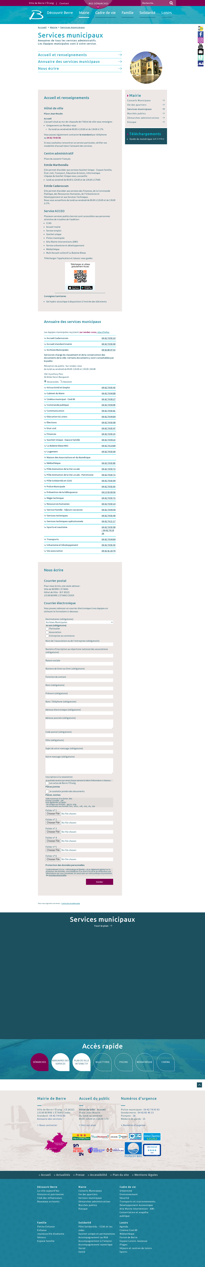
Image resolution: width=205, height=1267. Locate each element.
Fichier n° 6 (51, 855)
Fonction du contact (55, 676)
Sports (123, 1251)
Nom (54, 685)
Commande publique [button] (80, 404)
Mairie (53, 27)
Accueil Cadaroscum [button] (80, 338)
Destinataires (59, 619)
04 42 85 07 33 (108, 349)
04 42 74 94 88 (108, 393)
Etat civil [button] (80, 428)
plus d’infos (103, 332)
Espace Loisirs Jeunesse (133, 1240)
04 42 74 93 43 (108, 387)
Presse (79, 1175)
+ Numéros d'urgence (133, 1125)
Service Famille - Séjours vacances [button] (80, 509)
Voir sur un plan (53, 381)
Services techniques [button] (80, 515)
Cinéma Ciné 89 (128, 1230)
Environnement (129, 1194)
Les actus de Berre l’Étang (62, 782)
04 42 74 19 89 (108, 445)
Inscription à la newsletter (59, 776)
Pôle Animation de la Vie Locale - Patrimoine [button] (80, 474)
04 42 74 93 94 (108, 480)
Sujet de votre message (64, 748)
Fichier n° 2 (51, 819)
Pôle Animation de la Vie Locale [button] (80, 468)
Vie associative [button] (80, 550)
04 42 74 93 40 (108, 515)
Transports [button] (80, 539)
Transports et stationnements (137, 1201)
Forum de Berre (128, 1237)
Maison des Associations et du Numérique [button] (68, 457)
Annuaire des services (49, 1118)
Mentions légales (145, 1175)
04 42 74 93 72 (108, 468)
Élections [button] (80, 422)
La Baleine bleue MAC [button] (80, 445)
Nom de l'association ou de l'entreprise (72, 640)
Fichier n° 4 (51, 837)
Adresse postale (60, 717)
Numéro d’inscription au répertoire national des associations (76, 651)
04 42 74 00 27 (108, 399)
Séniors (41, 1237)
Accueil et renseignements (62, 55)
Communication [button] (80, 410)
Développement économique (136, 1205)
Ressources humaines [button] (80, 503)
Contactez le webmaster (70, 903)
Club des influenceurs (49, 1197)
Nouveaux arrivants (48, 1201)
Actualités (62, 1175)
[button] (199, 1084)
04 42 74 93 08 (108, 422)
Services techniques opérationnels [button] (80, 521)
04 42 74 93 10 (108, 338)
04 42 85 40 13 (146, 1112)
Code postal (58, 731)
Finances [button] (80, 433)
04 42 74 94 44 (108, 509)
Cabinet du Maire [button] (80, 393)
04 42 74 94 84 (108, 416)
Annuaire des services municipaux (69, 62)
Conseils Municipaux (139, 100)
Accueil (42, 27)
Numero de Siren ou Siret (65, 668)
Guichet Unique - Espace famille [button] (80, 439)
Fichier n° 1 (51, 810)
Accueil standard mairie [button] (80, 343)
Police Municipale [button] (80, 486)
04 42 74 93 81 (108, 410)
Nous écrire (48, 68)
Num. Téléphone (60, 701)
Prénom (56, 693)
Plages (124, 1244)
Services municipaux (72, 27)
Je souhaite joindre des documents (67, 791)
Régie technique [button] (80, 497)
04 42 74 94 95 (108, 404)
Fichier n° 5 (51, 846)
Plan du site (119, 1175)
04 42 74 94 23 (108, 439)
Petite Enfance (46, 1226)
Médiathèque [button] (80, 463)
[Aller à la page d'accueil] (36, 15)
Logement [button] (80, 451)
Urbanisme (126, 1190)
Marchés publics (136, 113)
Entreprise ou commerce (62, 635)
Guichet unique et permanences (96, 1233)
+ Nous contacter (47, 1125)
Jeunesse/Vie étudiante (50, 1233)
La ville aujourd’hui (48, 1190)
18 (134, 1115)
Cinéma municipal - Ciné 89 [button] (80, 399)
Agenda (124, 1226)
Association (55, 632)
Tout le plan (101, 925)
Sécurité (124, 1197)
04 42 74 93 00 (108, 343)
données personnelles (57, 875)
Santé (81, 1251)
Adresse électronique (63, 709)
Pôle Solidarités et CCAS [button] (80, 480)
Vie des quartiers (136, 104)
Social (82, 1248)
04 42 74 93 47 (108, 428)
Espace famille (45, 1240)
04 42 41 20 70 (108, 550)
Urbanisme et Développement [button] (80, 544)
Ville (54, 740)
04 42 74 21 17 (108, 521)
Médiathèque (127, 1233)
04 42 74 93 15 (108, 433)
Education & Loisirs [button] (80, 416)
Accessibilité (97, 1175)
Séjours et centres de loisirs (136, 1248)
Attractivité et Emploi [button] (80, 387)
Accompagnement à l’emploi (95, 1240)
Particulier (54, 628)
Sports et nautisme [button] (80, 530)
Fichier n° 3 (51, 828)
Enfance (42, 1230)
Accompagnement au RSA (93, 1237)
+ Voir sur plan (87, 1125)
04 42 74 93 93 (108, 486)
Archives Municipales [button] (80, 349)
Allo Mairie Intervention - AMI (137, 1208)
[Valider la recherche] (171, 3)
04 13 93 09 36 (108, 492)
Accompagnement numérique (95, 1244)
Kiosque (131, 121)
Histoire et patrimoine (50, 1194)
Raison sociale (52, 660)
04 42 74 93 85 (108, 463)
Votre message (60, 756)
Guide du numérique (147, 138)
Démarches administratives (143, 117)
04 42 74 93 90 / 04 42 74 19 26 (108, 530)
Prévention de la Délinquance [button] (80, 492)
